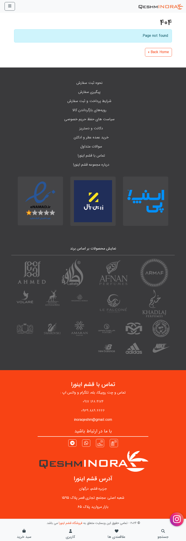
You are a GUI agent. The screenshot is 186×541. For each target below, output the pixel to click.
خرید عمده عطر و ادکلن (91, 137)
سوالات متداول (91, 146)
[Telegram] (72, 443)
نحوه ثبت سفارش (89, 83)
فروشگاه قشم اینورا (70, 523)
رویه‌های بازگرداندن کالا (89, 110)
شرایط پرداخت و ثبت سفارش (89, 101)
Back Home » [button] (158, 52)
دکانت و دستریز (91, 128)
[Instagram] (114, 443)
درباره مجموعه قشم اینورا (91, 164)
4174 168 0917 (93, 401)
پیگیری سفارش (89, 92)
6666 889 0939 (93, 411)
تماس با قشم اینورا (91, 155)
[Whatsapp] (86, 443)
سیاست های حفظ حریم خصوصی (89, 119)
